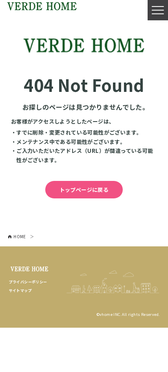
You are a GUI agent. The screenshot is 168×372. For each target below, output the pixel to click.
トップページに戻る (84, 190)
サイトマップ (20, 290)
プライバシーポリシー (28, 282)
